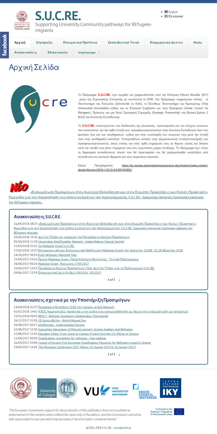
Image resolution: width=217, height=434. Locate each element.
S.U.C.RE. (58, 15)
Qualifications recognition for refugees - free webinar (72, 338)
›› (119, 280)
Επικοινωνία (58, 52)
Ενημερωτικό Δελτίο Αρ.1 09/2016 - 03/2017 (69, 273)
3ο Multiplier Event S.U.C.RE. (56, 246)
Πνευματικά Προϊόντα (80, 42)
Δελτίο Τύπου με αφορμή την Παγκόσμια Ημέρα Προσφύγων (83, 237)
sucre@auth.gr (122, 427)
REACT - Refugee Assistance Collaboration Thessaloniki (73, 316)
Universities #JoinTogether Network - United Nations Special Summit (81, 241)
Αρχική (19, 42)
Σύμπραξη (44, 42)
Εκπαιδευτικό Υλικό (123, 42)
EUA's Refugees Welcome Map (57, 255)
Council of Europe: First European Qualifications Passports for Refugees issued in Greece (94, 343)
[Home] (22, 21)
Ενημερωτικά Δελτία (166, 42)
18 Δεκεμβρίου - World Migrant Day (62, 320)
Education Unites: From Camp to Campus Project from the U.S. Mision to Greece (88, 334)
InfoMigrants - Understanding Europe (61, 325)
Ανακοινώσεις (25, 52)
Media (197, 42)
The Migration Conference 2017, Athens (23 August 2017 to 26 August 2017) (87, 347)
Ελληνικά (175, 16)
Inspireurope (87, 52)
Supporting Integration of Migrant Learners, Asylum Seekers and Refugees (85, 329)
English (173, 12)
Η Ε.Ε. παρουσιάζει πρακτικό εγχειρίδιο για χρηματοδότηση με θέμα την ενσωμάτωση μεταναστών (113, 311)
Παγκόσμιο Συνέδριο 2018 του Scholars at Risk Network (76, 307)
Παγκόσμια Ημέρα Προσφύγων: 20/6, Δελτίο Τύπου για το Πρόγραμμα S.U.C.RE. (96, 268)
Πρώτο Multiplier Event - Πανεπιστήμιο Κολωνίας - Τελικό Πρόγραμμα (88, 259)
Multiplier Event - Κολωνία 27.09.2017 (63, 264)
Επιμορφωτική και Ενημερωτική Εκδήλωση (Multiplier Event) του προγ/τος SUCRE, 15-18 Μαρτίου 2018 (110, 250)
